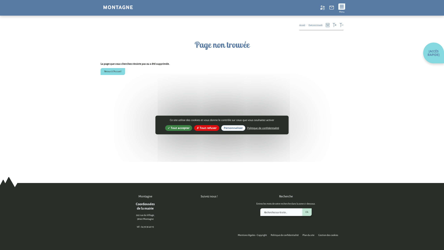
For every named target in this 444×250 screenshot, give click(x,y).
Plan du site (308, 235)
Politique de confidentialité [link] (263, 128)
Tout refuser (208, 128)
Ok (306, 212)
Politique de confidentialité (285, 235)
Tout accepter (180, 128)
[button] (433, 53)
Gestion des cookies (328, 235)
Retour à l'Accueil (112, 71)
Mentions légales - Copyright (252, 235)
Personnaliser (233, 128)
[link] (331, 8)
